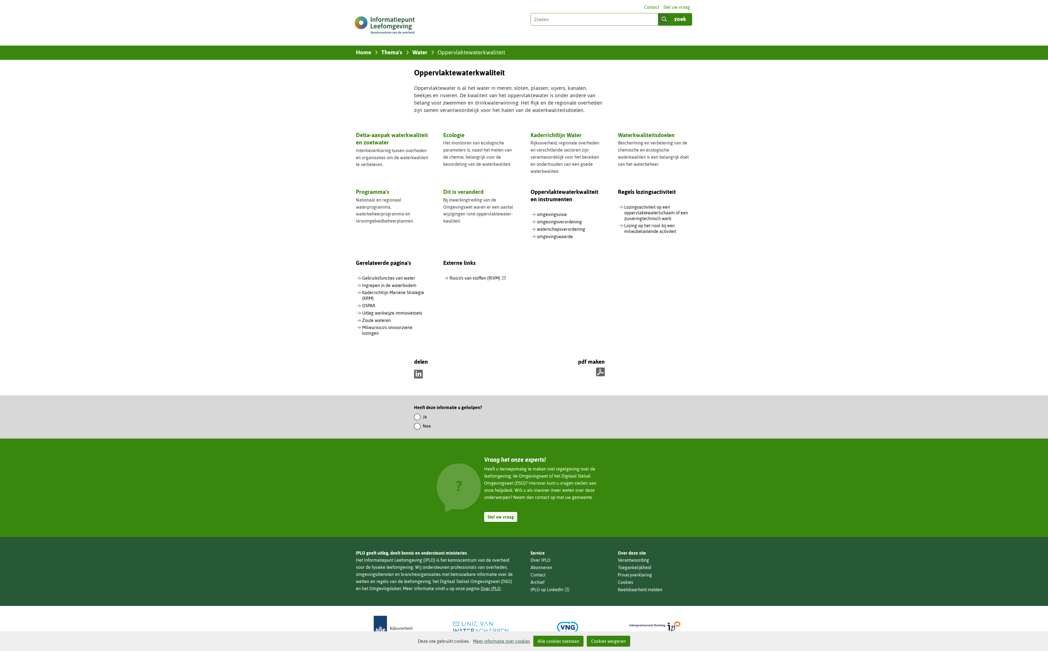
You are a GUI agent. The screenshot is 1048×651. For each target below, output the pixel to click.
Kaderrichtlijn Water (556, 135)
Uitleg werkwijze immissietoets (392, 312)
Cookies (625, 582)
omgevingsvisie (552, 214)
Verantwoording (633, 560)
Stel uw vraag (676, 7)
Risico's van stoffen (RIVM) (477, 278)
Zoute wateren (376, 320)
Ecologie (454, 135)
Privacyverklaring (635, 574)
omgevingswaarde (555, 236)
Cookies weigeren (608, 641)
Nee (427, 426)
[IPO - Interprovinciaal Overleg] (655, 627)
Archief (537, 582)
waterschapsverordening (561, 229)
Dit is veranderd (463, 191)
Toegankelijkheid (634, 567)
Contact (651, 7)
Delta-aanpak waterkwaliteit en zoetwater (392, 139)
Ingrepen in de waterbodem (389, 285)
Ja (425, 416)
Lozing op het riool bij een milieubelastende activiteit (650, 228)
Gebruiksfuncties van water (388, 278)
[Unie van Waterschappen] (480, 627)
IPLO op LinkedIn (550, 589)
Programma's (372, 191)
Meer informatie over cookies (501, 641)
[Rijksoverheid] (393, 627)
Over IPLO (491, 588)
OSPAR (368, 305)
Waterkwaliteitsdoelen (646, 135)
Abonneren (541, 567)
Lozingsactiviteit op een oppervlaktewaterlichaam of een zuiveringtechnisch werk (656, 213)
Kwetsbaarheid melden (640, 589)
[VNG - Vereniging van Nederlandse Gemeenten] (567, 627)
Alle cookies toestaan (558, 641)
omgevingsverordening (559, 221)
